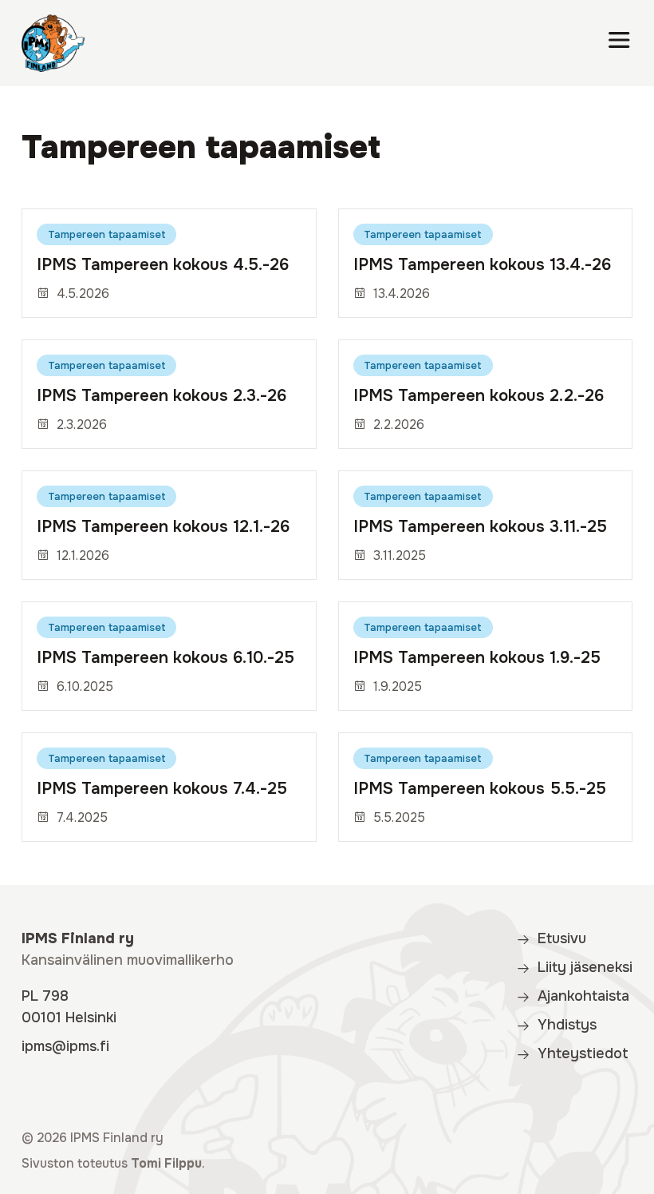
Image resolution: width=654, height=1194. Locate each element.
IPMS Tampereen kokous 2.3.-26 (161, 395)
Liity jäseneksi (585, 967)
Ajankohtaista (583, 996)
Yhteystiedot (583, 1053)
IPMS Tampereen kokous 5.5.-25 (479, 788)
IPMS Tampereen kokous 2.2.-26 (478, 395)
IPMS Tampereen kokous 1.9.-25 (477, 657)
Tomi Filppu (166, 1164)
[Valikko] (619, 43)
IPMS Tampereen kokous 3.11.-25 (480, 526)
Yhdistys (567, 1024)
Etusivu (562, 938)
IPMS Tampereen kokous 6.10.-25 (165, 657)
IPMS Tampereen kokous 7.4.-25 (162, 788)
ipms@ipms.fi (65, 1046)
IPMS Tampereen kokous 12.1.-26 (163, 526)
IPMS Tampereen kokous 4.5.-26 (163, 264)
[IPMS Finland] (53, 43)
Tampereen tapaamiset (107, 234)
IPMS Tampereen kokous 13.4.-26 (482, 264)
